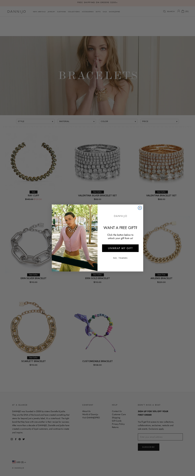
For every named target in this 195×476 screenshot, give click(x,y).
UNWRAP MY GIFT (120, 248)
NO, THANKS (120, 258)
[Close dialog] (140, 208)
